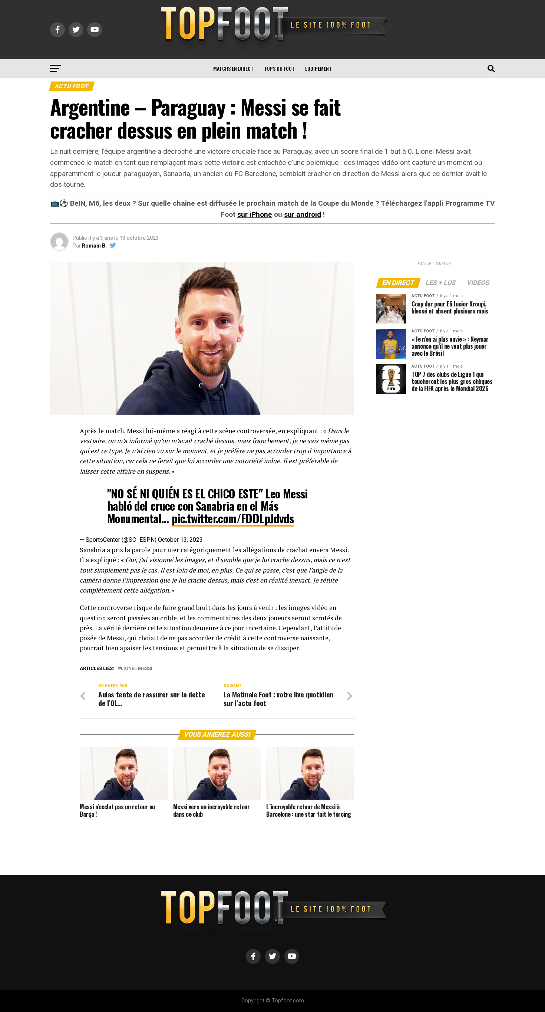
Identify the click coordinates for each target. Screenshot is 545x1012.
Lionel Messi (136, 668)
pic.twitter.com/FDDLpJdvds (233, 518)
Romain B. (94, 246)
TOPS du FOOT (279, 68)
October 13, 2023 (180, 539)
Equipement (318, 68)
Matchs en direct (233, 68)
